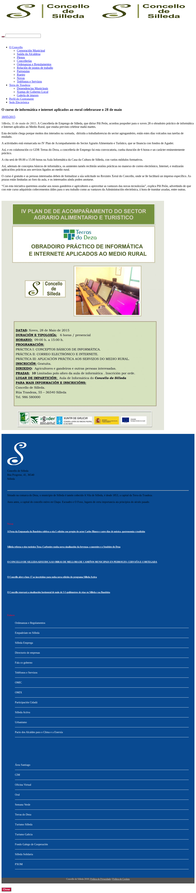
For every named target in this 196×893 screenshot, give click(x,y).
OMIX (18, 692)
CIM (17, 774)
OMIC (18, 682)
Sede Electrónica (19, 102)
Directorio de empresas (27, 652)
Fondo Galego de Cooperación (31, 844)
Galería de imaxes (27, 95)
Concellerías (24, 60)
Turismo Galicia (24, 834)
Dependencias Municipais (32, 88)
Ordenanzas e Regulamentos (34, 64)
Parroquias (23, 71)
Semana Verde (22, 804)
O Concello (16, 47)
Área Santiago (22, 764)
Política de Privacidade (100, 879)
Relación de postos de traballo (35, 67)
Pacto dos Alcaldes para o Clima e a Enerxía (39, 732)
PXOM (19, 864)
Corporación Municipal (31, 50)
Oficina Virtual (23, 784)
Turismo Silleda (23, 824)
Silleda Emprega (24, 642)
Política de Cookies (121, 879)
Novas (21, 78)
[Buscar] (3, 36)
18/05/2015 (8, 116)
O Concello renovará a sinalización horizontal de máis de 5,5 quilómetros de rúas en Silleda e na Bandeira (58, 592)
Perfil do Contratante (21, 98)
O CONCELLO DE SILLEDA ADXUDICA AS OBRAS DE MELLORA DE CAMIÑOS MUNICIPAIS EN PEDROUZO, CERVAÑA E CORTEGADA (82, 562)
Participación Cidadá (26, 702)
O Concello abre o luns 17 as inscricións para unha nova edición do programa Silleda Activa (52, 577)
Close (6, 889)
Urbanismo (21, 722)
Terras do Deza (23, 814)
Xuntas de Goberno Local (32, 91)
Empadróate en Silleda (27, 632)
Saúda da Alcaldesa (28, 54)
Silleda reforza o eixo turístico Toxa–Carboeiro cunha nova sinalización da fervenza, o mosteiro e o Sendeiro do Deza (63, 547)
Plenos (21, 57)
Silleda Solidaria (24, 854)
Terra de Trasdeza (19, 85)
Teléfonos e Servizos (29, 81)
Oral (17, 794)
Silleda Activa (22, 712)
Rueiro (21, 74)
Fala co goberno (23, 662)
